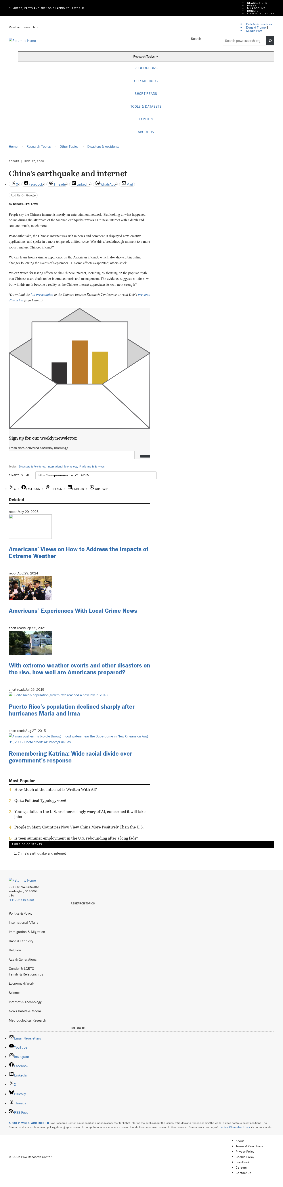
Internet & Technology (25, 1002)
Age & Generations (22, 959)
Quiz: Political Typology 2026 (40, 800)
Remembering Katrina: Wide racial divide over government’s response (70, 757)
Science (14, 992)
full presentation (42, 294)
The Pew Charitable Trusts (234, 1127)
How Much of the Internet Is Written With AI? (55, 789)
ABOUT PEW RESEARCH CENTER (29, 1123)
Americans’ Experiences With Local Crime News (73, 610)
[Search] (270, 41)
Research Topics (144, 56)
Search (196, 38)
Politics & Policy (20, 913)
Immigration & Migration (27, 931)
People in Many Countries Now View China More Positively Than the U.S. (79, 827)
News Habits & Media (25, 1011)
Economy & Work (21, 983)
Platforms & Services (92, 466)
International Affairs (23, 922)
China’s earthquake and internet (42, 853)
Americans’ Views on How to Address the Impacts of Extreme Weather (78, 552)
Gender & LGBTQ (21, 968)
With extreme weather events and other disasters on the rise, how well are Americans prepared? (79, 668)
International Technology (62, 466)
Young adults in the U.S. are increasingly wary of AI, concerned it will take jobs (79, 814)
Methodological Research (27, 1020)
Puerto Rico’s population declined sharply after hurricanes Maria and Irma (72, 710)
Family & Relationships (26, 974)
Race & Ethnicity (21, 941)
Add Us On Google (23, 195)
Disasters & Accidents (32, 466)
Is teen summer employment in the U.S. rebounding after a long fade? (76, 838)
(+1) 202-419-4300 (21, 900)
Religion (15, 950)
